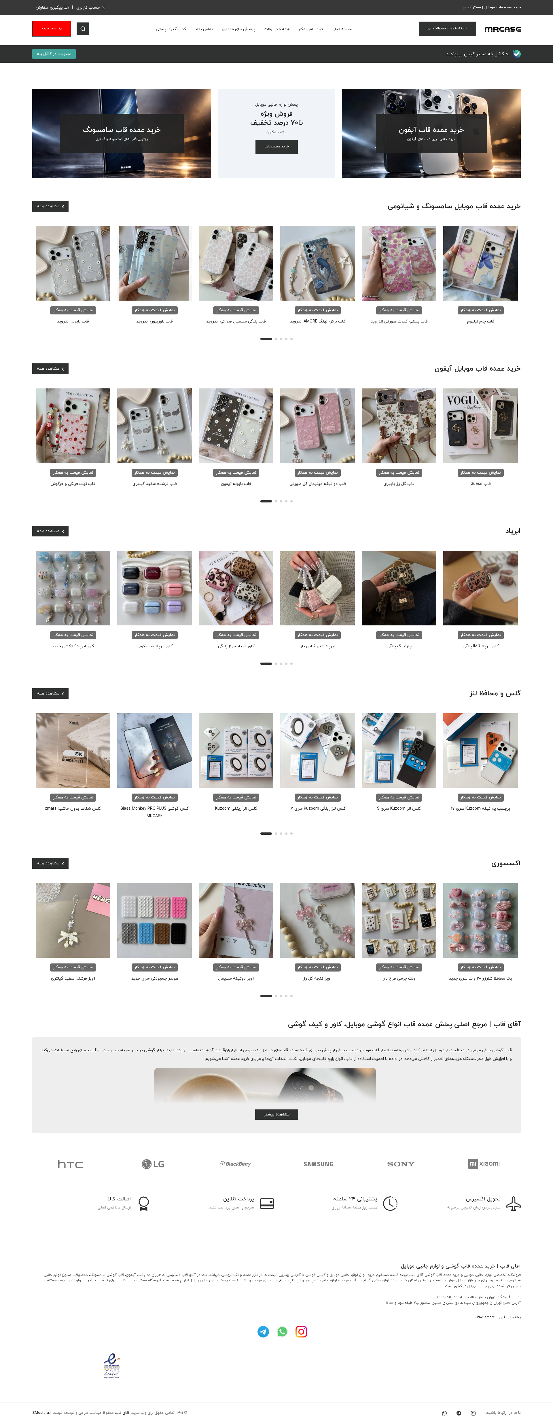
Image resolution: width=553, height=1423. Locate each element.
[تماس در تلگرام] (459, 1413)
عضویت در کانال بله (54, 54)
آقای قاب (122, 1413)
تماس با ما (204, 29)
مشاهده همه (48, 206)
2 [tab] (276, 339)
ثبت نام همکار (310, 29)
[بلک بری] (153, 1164)
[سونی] (318, 1164)
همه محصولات (276, 29)
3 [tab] (281, 339)
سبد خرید (48, 28)
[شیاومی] (401, 1164)
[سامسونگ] (235, 1164)
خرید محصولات (276, 146)
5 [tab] (291, 339)
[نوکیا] (483, 1164)
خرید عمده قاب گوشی (470, 1266)
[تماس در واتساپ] (444, 1413)
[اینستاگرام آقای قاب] (301, 1331)
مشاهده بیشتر (276, 1114)
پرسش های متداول (238, 29)
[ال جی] (70, 1164)
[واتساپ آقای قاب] (282, 1331)
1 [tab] (266, 339)
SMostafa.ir (42, 1413)
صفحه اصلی (342, 29)
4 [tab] (286, 339)
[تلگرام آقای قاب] (263, 1331)
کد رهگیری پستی (171, 29)
